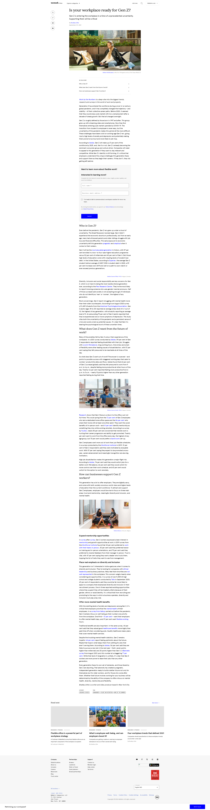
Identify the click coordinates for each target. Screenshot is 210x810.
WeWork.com (151, 3)
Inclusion (53, 767)
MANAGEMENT (96, 692)
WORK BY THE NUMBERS (119, 692)
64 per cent (90, 640)
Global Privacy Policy (88, 209)
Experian (112, 260)
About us (53, 765)
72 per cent (111, 418)
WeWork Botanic (117, 530)
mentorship (83, 542)
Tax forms (90, 769)
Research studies (84, 692)
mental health (112, 609)
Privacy (110, 795)
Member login (92, 765)
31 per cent (108, 617)
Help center (91, 767)
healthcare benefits (110, 628)
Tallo (113, 579)
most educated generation (102, 250)
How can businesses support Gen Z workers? (92, 91)
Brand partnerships (75, 771)
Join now (134, 3)
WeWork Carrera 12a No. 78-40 (114, 410)
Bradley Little (75, 23)
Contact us (91, 762)
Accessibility (143, 795)
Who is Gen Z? (83, 84)
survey (83, 540)
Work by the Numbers (87, 99)
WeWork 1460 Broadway (108, 72)
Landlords (72, 765)
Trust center (54, 776)
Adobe (91, 143)
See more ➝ (155, 703)
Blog (52, 774)
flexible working (122, 619)
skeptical (117, 243)
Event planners (73, 769)
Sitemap (151, 795)
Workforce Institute (108, 445)
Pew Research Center (104, 286)
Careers (53, 769)
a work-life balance (90, 345)
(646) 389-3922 (56, 793)
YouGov (84, 431)
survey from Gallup (98, 611)
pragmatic (106, 243)
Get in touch (197, 807)
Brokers (71, 762)
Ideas (60, 3)
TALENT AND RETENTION (106, 692)
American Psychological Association (113, 306)
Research (82, 415)
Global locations (55, 762)
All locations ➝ (55, 788)
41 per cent (108, 425)
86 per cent (120, 420)
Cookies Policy (123, 795)
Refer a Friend (73, 767)
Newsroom (54, 771)
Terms (115, 795)
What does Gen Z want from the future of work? (93, 87)
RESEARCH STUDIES (57, 730)
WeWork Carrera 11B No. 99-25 (114, 276)
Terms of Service (110, 207)
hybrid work (115, 439)
